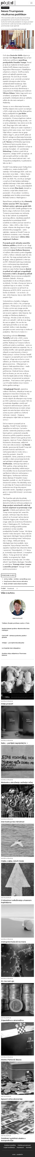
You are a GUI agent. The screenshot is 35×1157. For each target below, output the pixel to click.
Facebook (10, 588)
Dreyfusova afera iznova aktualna (16, 581)
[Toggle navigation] (31, 3)
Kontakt (29, 1147)
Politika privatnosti (24, 1145)
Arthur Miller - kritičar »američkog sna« (17, 579)
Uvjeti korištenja (9, 1147)
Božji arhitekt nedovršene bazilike (15, 584)
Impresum (20, 1147)
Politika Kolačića (10, 1145)
